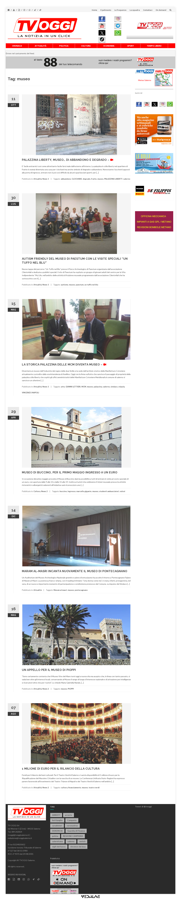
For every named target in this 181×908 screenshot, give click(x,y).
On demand (161, 10)
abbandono (66, 179)
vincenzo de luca (78, 846)
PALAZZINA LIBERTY (113, 179)
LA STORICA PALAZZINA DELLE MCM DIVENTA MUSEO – (62, 364)
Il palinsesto (105, 10)
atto (63, 387)
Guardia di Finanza (76, 831)
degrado (86, 179)
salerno (126, 179)
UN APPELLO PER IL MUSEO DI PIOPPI (49, 670)
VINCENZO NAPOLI (30, 392)
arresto (68, 815)
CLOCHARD (77, 179)
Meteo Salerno (144, 80)
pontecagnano (81, 590)
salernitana (57, 841)
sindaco (114, 387)
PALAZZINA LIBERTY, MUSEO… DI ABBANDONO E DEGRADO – (66, 160)
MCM (83, 387)
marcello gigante (83, 491)
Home (94, 10)
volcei (122, 491)
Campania (72, 820)
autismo (64, 285)
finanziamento (74, 787)
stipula (121, 387)
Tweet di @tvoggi (143, 806)
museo (100, 179)
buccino (63, 491)
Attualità (40, 45)
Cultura (86, 45)
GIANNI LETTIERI (73, 387)
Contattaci (147, 10)
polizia (55, 836)
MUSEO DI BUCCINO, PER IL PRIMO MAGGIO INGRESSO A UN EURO (69, 472)
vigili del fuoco (59, 846)
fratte (94, 179)
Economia (109, 45)
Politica (63, 45)
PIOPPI (71, 689)
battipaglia (57, 820)
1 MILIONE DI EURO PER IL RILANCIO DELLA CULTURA (61, 768)
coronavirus (72, 825)
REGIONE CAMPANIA (73, 836)
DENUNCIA (57, 831)
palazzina (98, 387)
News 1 (45, 179)
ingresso (72, 491)
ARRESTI (56, 815)
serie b (82, 841)
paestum (80, 285)
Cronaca (17, 45)
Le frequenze (120, 10)
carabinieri (57, 825)
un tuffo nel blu (91, 285)
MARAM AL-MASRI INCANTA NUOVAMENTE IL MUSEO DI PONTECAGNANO (74, 571)
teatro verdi (94, 787)
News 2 (44, 491)
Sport (130, 45)
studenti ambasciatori (109, 491)
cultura (64, 787)
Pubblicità (55, 858)
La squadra (135, 10)
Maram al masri (60, 590)
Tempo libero (154, 45)
